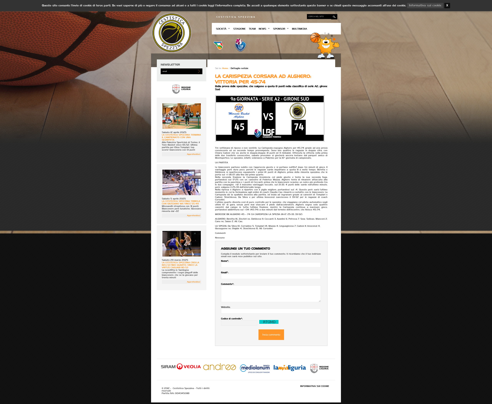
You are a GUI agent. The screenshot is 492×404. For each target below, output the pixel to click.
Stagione (239, 29)
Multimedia (299, 29)
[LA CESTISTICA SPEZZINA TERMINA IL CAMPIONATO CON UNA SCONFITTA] (181, 128)
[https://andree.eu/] (219, 370)
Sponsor (278, 28)
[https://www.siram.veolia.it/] (181, 370)
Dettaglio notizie (239, 68)
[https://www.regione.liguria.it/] (181, 94)
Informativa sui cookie (314, 386)
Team (252, 29)
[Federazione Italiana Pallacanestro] (218, 49)
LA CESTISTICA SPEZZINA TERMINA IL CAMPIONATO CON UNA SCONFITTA (181, 137)
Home (225, 68)
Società (220, 28)
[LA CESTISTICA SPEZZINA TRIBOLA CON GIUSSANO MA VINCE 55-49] (181, 195)
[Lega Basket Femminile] (240, 51)
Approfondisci (193, 154)
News (261, 28)
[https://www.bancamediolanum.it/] (254, 374)
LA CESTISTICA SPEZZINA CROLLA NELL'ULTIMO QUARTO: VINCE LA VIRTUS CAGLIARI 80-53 (180, 265)
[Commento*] (271, 293)
